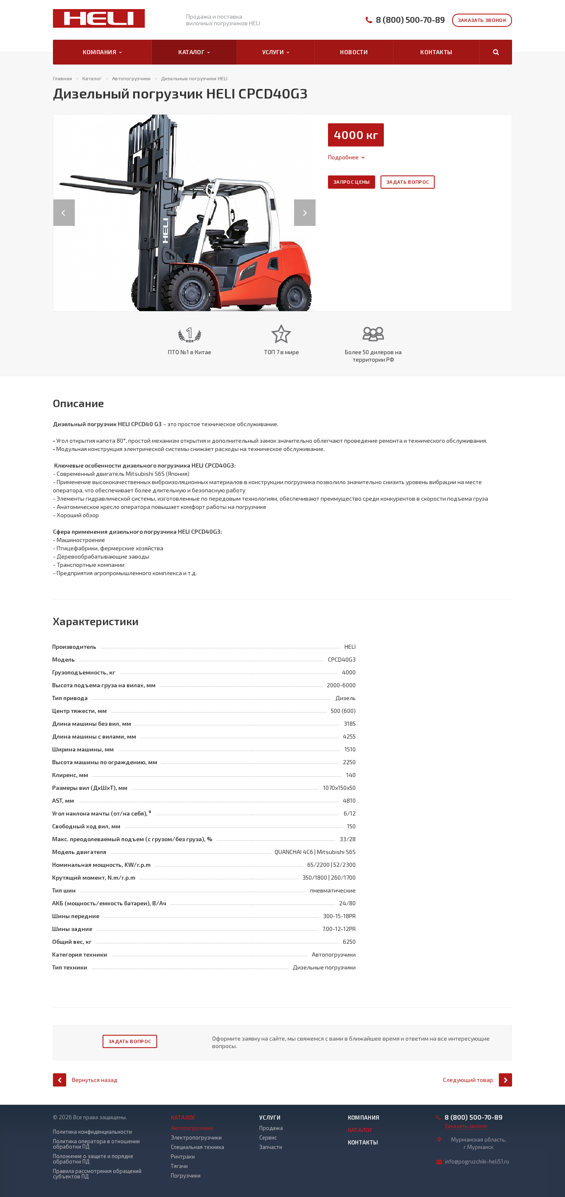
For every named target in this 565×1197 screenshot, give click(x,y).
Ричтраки (183, 1156)
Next (309, 204)
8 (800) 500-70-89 (410, 19)
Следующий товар (468, 1079)
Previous (64, 204)
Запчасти (270, 1147)
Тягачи (179, 1166)
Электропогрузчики (196, 1137)
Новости (354, 51)
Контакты (436, 51)
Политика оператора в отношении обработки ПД (96, 1144)
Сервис (268, 1137)
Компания (101, 51)
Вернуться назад (94, 1079)
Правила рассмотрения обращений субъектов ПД (97, 1173)
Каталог (192, 51)
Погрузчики (186, 1175)
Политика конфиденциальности (92, 1132)
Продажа (271, 1128)
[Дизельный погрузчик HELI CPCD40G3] (184, 212)
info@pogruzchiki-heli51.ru (477, 1161)
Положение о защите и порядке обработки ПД (93, 1159)
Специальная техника (197, 1147)
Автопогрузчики (192, 1128)
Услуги (274, 51)
